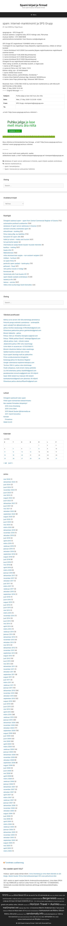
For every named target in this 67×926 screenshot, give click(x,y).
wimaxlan (48, 917)
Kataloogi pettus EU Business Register (16, 360)
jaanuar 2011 (7, 688)
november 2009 (9, 725)
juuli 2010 (6, 704)
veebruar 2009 (8, 749)
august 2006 (7, 813)
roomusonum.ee (45, 910)
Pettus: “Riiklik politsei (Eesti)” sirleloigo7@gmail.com (21, 338)
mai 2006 (6, 819)
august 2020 (7, 517)
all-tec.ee (30, 895)
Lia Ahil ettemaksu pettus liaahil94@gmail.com (19, 370)
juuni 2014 (7, 621)
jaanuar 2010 (8, 720)
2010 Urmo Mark (11, 409)
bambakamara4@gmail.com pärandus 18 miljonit (20, 378)
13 (22, 452)
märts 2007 (7, 797)
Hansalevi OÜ (26, 904)
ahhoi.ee (11, 895)
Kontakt (6, 417)
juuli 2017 (6, 583)
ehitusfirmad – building (11, 231)
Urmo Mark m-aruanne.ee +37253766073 (18, 346)
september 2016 (9, 594)
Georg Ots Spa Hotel (59, 901)
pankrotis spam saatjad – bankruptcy (16, 263)
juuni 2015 (7, 607)
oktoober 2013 (8, 642)
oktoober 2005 (8, 837)
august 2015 (7, 602)
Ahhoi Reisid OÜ (20, 895)
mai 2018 (6, 565)
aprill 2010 (7, 712)
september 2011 (9, 674)
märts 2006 (7, 824)
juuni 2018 (7, 562)
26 (13, 458)
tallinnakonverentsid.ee (23, 916)
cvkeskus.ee (60, 898)
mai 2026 (6, 479)
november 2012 (8, 650)
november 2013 (8, 640)
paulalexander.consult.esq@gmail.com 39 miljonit (20, 373)
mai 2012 (6, 664)
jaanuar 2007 (8, 803)
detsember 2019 (9, 530)
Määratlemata (8, 253)
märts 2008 (7, 779)
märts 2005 (7, 851)
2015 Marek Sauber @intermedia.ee (17, 411)
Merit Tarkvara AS (58, 908)
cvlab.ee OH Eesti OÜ (10, 901)
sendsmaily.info (35, 913)
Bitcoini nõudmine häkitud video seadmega (18, 349)
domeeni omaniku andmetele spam (15, 229)
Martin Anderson (45, 908)
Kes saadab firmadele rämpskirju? (15, 403)
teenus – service (9, 282)
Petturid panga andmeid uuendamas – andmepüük (21, 322)
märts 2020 (7, 527)
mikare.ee (5, 910)
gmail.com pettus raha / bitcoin (12, 904)
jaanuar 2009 (8, 752)
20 (22, 455)
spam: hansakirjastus (12, 166)
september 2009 (9, 730)
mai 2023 (6, 495)
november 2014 (8, 616)
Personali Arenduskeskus (31, 910)
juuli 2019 (6, 538)
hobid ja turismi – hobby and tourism (16, 239)
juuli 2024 (6, 484)
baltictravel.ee (37, 898)
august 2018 (7, 557)
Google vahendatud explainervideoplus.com (18, 362)
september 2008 (9, 763)
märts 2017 (7, 586)
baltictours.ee (29, 898)
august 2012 (7, 656)
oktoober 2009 (8, 728)
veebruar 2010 (8, 717)
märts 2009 (7, 746)
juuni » (10, 463)
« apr (5, 463)
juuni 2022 (7, 500)
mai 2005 (6, 845)
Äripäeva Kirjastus (45, 919)
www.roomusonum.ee (26, 919)
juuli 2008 (6, 768)
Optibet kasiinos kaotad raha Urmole (16, 352)
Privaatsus (8, 419)
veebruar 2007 (8, 800)
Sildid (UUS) (7, 422)
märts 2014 (7, 629)
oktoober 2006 (8, 811)
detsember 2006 (9, 805)
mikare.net (11, 910)
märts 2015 (7, 613)
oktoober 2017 (8, 581)
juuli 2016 (6, 597)
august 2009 (7, 733)
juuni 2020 (7, 522)
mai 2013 (6, 645)
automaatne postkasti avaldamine (15, 223)
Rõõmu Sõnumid (10, 914)
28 (30, 458)
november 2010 (8, 693)
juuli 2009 (6, 736)
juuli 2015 (6, 605)
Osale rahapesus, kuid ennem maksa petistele (19, 368)
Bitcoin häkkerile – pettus (12, 333)
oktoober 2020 (8, 511)
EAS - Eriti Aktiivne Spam (37, 901)
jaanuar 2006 (8, 829)
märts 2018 (7, 570)
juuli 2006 (6, 816)
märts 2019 (7, 543)
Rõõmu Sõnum (58, 910)
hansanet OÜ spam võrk (11, 237)
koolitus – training (9, 247)
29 (39, 458)
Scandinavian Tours (21, 914)
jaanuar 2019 (8, 549)
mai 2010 (6, 709)
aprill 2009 (7, 744)
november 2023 (9, 490)
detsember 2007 (9, 787)
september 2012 (9, 653)
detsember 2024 (9, 482)
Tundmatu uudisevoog (14, 863)
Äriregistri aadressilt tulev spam (14, 398)
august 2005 (7, 843)
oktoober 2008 (8, 760)
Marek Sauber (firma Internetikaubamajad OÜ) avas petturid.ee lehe (32, 876)
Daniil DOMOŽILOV (24, 901)
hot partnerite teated (10, 242)
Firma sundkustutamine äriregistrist (15, 357)
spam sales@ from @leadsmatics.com (16, 325)
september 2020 (9, 514)
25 (5, 458)
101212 (5, 895)
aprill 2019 (7, 541)
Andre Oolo (52, 895)
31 (56, 458)
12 (13, 452)
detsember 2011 (9, 666)
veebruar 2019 (8, 546)
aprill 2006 (7, 821)
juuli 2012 (6, 658)
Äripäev (38, 919)
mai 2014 (6, 623)
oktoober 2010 (8, 696)
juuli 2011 (6, 680)
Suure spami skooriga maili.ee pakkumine (17, 354)
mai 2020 (6, 525)
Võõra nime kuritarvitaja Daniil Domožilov (17, 285)
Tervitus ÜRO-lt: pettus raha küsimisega (17, 365)
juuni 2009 (7, 739)
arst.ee (24, 898)
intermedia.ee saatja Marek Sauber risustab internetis (22, 245)
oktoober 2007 (8, 792)
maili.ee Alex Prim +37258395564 (29, 908)
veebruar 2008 (8, 781)
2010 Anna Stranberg (12, 406)
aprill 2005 (7, 848)
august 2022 (7, 498)
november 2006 (9, 808)
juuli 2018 (6, 559)
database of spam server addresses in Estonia (21, 161)
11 (4, 452)
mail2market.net (11, 907)
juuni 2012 (7, 661)
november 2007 (9, 789)
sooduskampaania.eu (50, 914)
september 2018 (9, 554)
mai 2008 (6, 773)
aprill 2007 (7, 795)
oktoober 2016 (8, 591)
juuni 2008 (7, 771)
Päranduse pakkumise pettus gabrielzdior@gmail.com (22, 330)
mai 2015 (6, 610)
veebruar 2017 (8, 589)
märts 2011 (7, 682)
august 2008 (7, 765)
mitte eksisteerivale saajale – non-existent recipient (21, 255)
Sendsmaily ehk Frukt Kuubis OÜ (14, 274)
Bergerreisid (49, 898)
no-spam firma (8, 261)
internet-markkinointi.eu (13, 164)
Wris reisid (55, 916)
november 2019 (8, 533)
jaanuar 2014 (8, 634)
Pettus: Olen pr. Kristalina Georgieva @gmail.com (20, 336)
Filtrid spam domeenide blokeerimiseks (17, 401)
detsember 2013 (9, 637)
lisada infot (7, 250)
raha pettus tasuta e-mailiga (13, 269)
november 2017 (8, 578)
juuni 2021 (7, 506)
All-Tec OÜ (36, 895)
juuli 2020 (6, 519)
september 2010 (9, 698)
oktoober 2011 (8, 672)
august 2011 (7, 677)
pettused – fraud (9, 266)
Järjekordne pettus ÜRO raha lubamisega (17, 344)
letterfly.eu (63, 904)
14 (30, 452)
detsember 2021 (9, 503)
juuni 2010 (7, 706)
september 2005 (9, 840)
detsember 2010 (9, 690)
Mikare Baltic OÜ (19, 910)
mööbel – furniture (9, 258)
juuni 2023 (7, 493)
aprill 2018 (7, 567)
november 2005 (9, 835)
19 (13, 455)
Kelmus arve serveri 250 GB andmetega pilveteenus (21, 320)
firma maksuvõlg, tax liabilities (14, 234)
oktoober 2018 (8, 551)
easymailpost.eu (49, 901)
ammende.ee (44, 895)
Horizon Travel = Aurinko (44, 904)
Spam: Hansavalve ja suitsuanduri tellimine (20, 169)
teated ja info (8, 279)
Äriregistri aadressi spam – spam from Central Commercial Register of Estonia (30, 221)
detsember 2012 (9, 648)
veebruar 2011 (8, 685)
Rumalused (7, 271)
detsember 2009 (9, 722)
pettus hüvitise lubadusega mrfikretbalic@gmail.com (21, 328)
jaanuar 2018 (8, 573)
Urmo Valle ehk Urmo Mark (36, 916)
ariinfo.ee (19, 898)
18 (4, 455)
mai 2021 (6, 509)
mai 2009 (6, 741)
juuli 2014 (6, 618)
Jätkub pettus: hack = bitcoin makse (16, 341)
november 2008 (9, 757)
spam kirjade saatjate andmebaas (50, 161)
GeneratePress (46, 923)
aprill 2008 (7, 776)
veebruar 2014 (8, 632)
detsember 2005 (9, 832)
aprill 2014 (7, 626)
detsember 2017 (9, 575)
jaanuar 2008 (8, 784)
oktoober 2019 (8, 535)
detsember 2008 (9, 755)
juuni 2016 (7, 599)
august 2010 (7, 701)
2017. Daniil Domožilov (13, 414)
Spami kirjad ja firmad (33, 5)
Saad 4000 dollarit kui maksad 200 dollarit (18, 376)
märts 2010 (7, 714)
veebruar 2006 (8, 827)
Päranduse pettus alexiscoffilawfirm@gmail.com (20, 381)
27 (22, 458)
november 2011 (8, 669)
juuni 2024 (7, 487)
